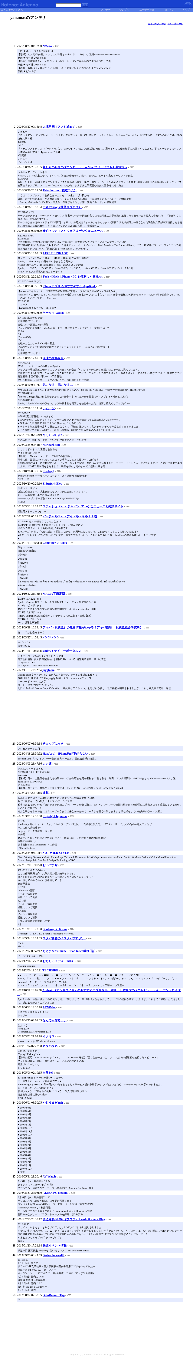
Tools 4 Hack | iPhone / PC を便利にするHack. (73, 276)
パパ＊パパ (50, 637)
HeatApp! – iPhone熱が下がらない (65, 753)
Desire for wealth (53, 1255)
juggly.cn (48, 670)
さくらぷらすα (52, 434)
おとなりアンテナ (157, 23)
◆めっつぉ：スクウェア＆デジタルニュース (73, 230)
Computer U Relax (55, 542)
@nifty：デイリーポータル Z (61, 650)
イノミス (49, 1036)
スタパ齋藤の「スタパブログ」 (64, 938)
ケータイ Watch (53, 312)
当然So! (48, 1072)
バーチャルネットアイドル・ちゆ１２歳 (70, 516)
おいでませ (50, 865)
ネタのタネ (50, 1046)
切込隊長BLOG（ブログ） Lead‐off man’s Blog (74, 1219)
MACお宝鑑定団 (54, 593)
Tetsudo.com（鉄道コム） (60, 190)
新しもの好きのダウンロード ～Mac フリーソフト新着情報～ (85, 167)
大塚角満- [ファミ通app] (59, 126)
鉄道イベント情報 (55, 1245)
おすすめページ (175, 23)
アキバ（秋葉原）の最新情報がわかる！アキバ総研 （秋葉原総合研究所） (93, 627)
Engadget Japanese (55, 816)
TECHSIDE (50, 970)
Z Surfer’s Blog (53, 483)
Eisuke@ (48, 471)
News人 (48, 46)
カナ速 (47, 763)
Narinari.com (51, 444)
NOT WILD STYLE (55, 852)
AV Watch (49, 1176)
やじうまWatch (53, 1102)
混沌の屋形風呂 (53, 358)
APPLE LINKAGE (55, 253)
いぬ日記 (49, 408)
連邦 (46, 792)
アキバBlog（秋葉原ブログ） (62, 207)
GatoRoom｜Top (54, 1295)
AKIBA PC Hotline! (55, 1192)
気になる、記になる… (58, 384)
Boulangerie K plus (55, 929)
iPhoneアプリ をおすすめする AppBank (69, 286)
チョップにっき (53, 743)
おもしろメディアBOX (58, 961)
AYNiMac (49, 1007)
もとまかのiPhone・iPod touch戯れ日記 (69, 951)
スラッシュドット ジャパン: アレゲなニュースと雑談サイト (83, 506)
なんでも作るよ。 (55, 1020)
